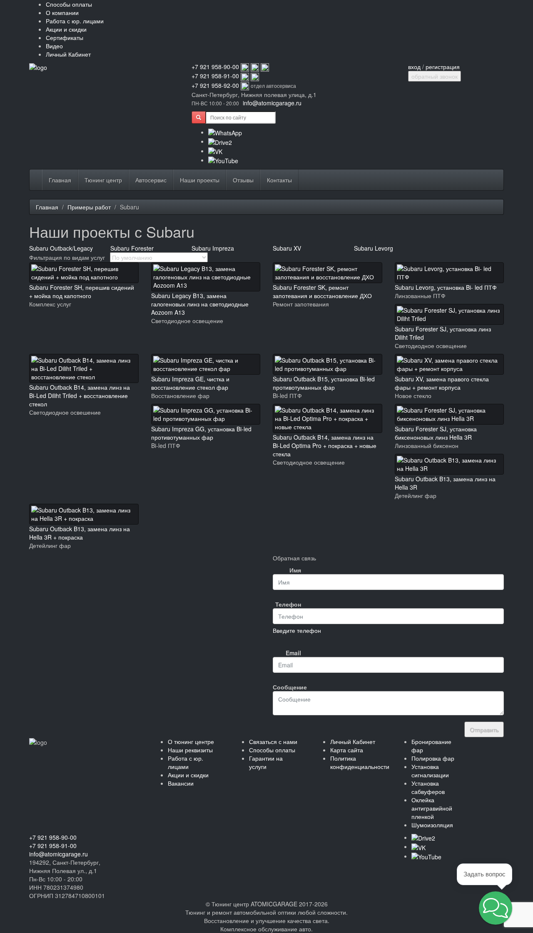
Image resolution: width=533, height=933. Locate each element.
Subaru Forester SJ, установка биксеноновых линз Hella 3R (436, 433)
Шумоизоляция (432, 825)
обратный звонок (434, 76)
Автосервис (151, 180)
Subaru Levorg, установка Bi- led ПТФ (446, 287)
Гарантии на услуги (266, 762)
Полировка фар (432, 758)
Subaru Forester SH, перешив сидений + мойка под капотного (81, 291)
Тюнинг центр (103, 180)
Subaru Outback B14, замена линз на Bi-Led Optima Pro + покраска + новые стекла (324, 445)
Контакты (279, 180)
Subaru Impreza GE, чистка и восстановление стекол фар (190, 383)
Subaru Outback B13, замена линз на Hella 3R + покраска (79, 533)
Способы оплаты (69, 4)
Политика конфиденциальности (359, 762)
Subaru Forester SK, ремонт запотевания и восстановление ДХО (322, 291)
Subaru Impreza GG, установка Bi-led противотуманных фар (201, 433)
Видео (54, 46)
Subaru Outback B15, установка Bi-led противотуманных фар (324, 383)
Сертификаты (64, 37)
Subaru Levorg (373, 248)
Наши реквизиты (190, 750)
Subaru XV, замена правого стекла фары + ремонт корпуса (442, 383)
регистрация (443, 66)
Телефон (288, 604)
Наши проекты (199, 180)
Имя (295, 570)
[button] (495, 908)
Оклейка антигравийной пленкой (431, 808)
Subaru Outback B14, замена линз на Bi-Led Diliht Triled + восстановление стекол (79, 395)
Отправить (484, 729)
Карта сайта (346, 750)
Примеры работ (89, 207)
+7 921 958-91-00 (215, 76)
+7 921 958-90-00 (215, 66)
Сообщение (290, 687)
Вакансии (181, 783)
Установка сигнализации (430, 770)
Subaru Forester (132, 248)
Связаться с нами (273, 741)
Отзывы (243, 180)
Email (293, 653)
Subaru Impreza (213, 248)
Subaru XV (287, 248)
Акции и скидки (66, 29)
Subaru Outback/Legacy (61, 248)
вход (414, 66)
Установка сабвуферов (428, 787)
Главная (60, 180)
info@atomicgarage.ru (272, 103)
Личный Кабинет (68, 54)
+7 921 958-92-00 (215, 85)
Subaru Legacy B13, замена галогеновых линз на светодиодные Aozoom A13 (200, 303)
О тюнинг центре (191, 741)
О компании (62, 12)
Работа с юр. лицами (75, 21)
